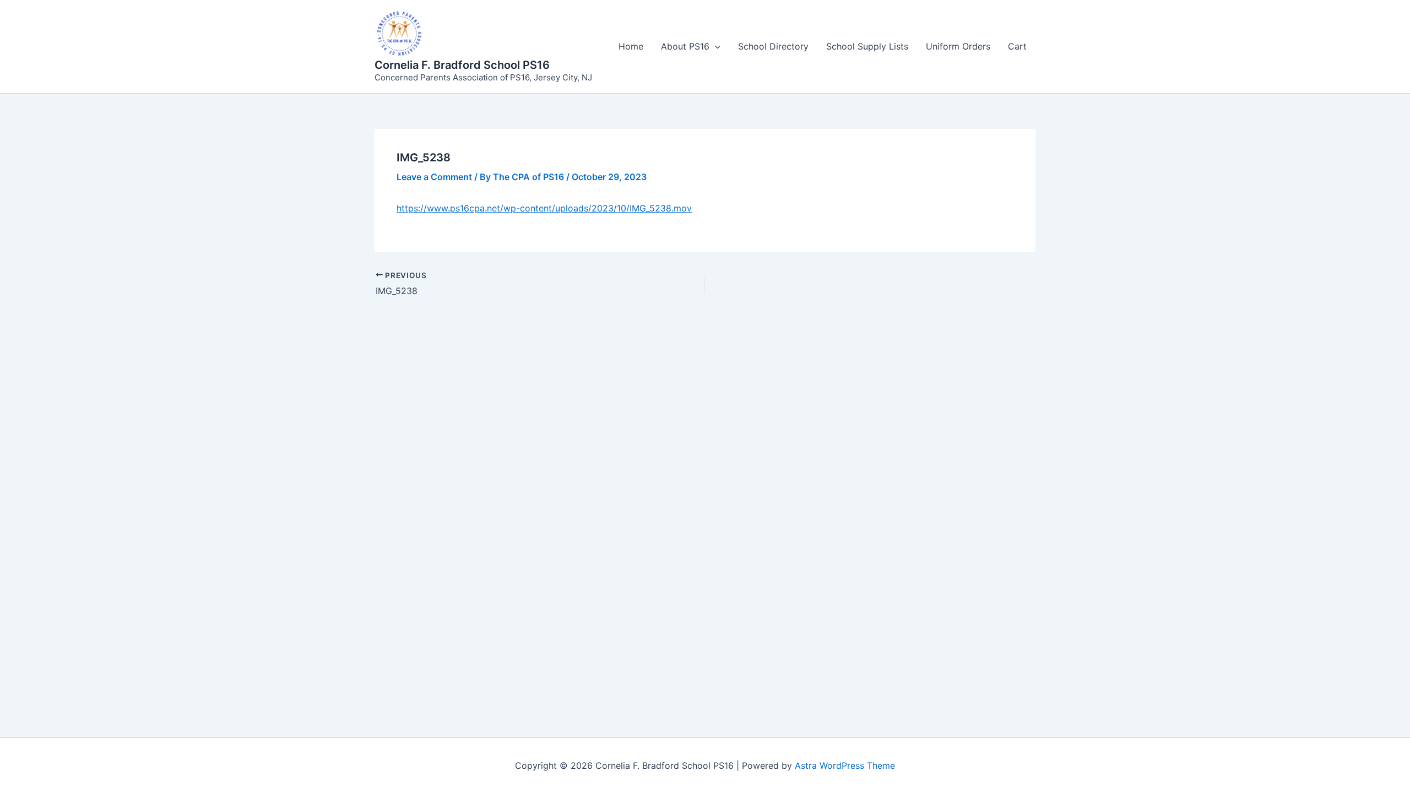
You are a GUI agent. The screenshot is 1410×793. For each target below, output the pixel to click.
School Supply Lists (867, 46)
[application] (714, 46)
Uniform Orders (958, 46)
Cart (1017, 46)
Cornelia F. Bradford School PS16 (462, 65)
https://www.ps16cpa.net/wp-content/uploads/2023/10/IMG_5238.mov (544, 208)
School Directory (773, 46)
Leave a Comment (434, 176)
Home (631, 46)
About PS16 (685, 46)
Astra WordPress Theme (845, 765)
